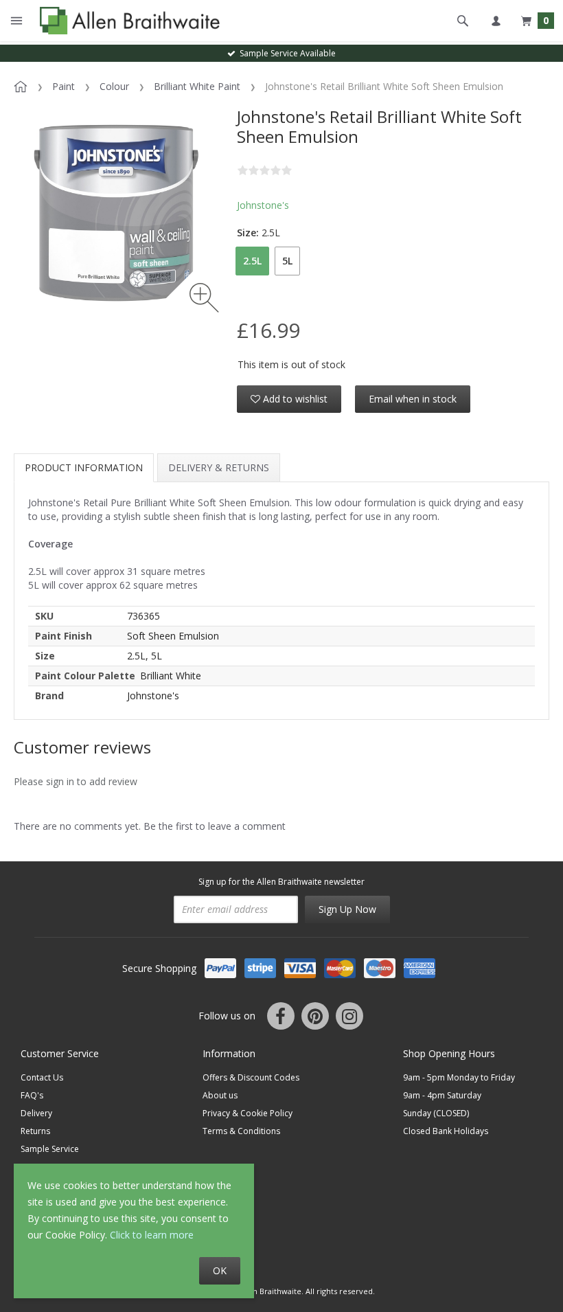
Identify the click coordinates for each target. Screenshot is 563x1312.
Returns (35, 1131)
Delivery (36, 1113)
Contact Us (42, 1077)
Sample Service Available (285, 53)
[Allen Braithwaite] (126, 20)
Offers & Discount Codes (251, 1077)
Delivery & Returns (218, 467)
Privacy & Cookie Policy (247, 1113)
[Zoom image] (204, 298)
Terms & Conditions (241, 1131)
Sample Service (50, 1149)
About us (220, 1095)
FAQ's (32, 1095)
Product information (84, 467)
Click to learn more (152, 1234)
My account (495, 20)
